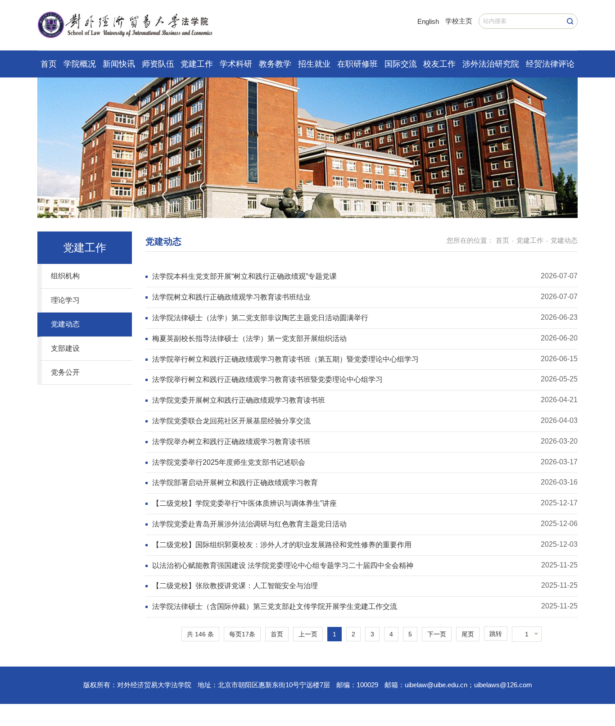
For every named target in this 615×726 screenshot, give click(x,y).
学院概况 (79, 63)
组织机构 (65, 276)
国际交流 (400, 63)
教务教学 (275, 63)
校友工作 (439, 63)
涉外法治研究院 (490, 63)
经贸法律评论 (550, 63)
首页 (49, 63)
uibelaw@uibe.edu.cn (436, 685)
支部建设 (65, 348)
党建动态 (65, 324)
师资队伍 (158, 63)
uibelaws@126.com (503, 685)
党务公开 (65, 372)
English (428, 21)
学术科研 (236, 63)
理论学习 (65, 300)
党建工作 (197, 63)
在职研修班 (357, 63)
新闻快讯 (119, 63)
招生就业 (314, 63)
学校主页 (458, 21)
